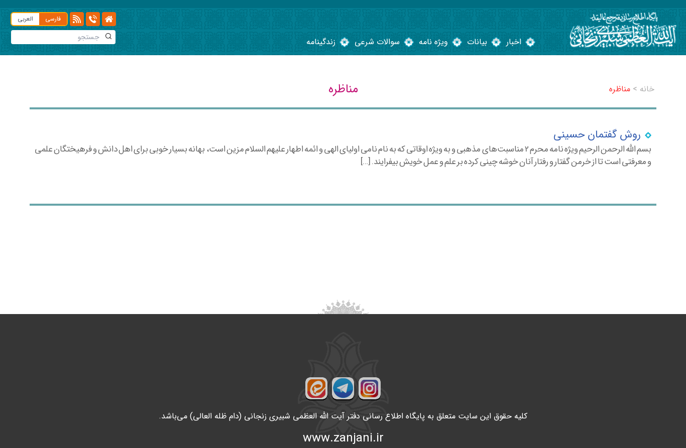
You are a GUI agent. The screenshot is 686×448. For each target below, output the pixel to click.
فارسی (53, 19)
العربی (25, 19)
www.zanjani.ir (343, 438)
